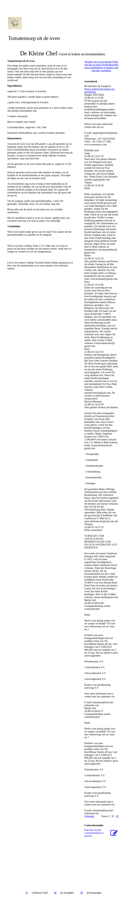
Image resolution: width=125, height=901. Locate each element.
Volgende (89, 816)
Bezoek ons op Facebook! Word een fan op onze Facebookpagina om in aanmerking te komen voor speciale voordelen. (101, 66)
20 (117, 816)
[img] (38, 23)
